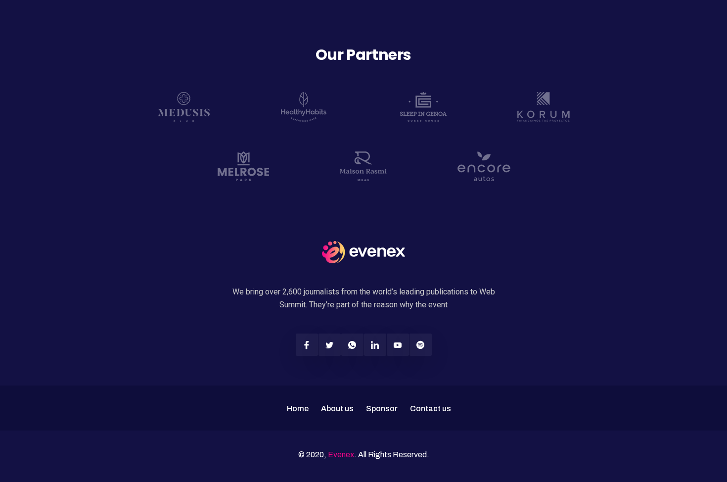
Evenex (341, 454)
